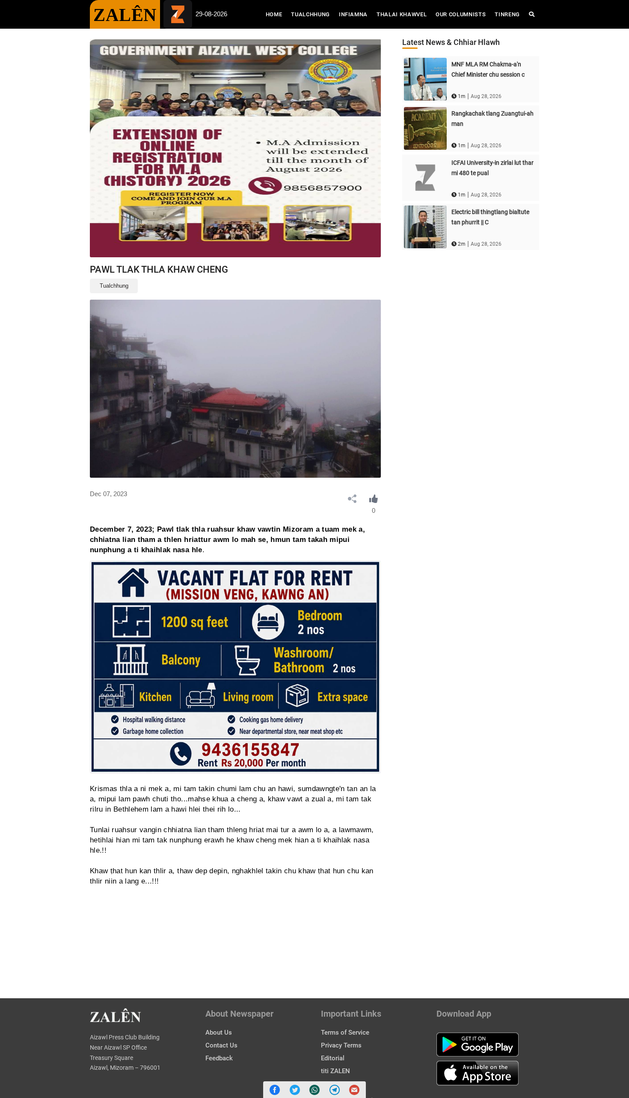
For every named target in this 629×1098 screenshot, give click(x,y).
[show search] (531, 14)
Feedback (219, 1058)
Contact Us (221, 1045)
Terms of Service (345, 1032)
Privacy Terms (341, 1045)
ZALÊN (125, 15)
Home (276, 14)
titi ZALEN (335, 1071)
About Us (218, 1032)
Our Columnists (461, 14)
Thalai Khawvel (402, 14)
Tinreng (507, 14)
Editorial (332, 1058)
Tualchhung (310, 14)
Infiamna (353, 14)
